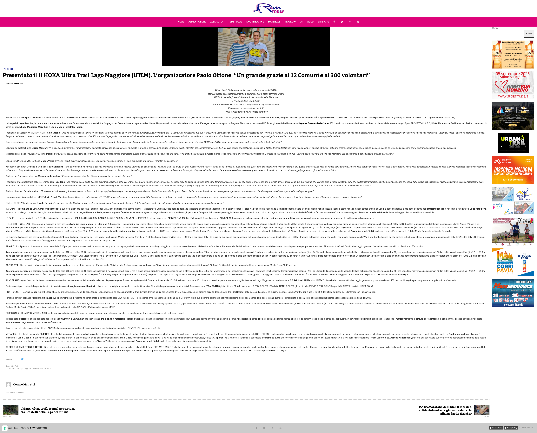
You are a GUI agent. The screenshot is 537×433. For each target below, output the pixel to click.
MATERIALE (274, 22)
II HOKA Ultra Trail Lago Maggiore (18, 369)
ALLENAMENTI (217, 22)
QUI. (115, 240)
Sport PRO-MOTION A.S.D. (41, 369)
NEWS (181, 22)
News (8, 366)
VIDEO (310, 22)
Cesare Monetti (15, 84)
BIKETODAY (236, 22)
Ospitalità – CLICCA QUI (239, 350)
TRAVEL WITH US (294, 22)
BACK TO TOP (527, 428)
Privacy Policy (497, 428)
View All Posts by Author (15, 393)
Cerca (495, 28)
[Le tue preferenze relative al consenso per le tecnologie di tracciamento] (5, 428)
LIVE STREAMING (255, 22)
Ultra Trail (14, 366)
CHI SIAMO (323, 22)
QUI (85, 240)
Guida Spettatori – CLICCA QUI (271, 350)
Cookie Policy (512, 428)
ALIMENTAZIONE (197, 22)
